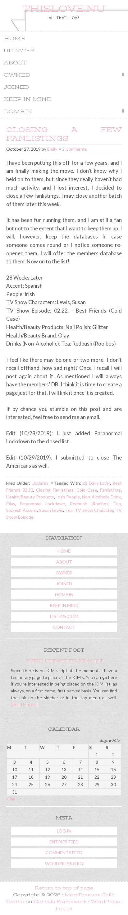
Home (14, 38)
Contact (64, 627)
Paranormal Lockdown (42, 503)
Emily (52, 149)
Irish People (68, 496)
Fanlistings (110, 490)
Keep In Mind (28, 99)
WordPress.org (64, 863)
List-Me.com (64, 616)
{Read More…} (24, 704)
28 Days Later (96, 483)
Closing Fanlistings (54, 490)
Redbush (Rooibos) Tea (95, 503)
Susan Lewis (51, 510)
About (15, 63)
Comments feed (64, 852)
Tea (69, 510)
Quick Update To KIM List (64, 660)
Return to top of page (64, 887)
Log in (64, 830)
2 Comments (74, 149)
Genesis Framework (60, 901)
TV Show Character (94, 510)
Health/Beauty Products (30, 496)
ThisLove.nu (64, 8)
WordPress (105, 901)
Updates (19, 51)
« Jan (11, 798)
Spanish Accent (21, 510)
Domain (16, 112)
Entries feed (64, 841)
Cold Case (86, 490)
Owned (15, 75)
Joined (16, 87)
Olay (10, 503)
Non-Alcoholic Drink (101, 496)
